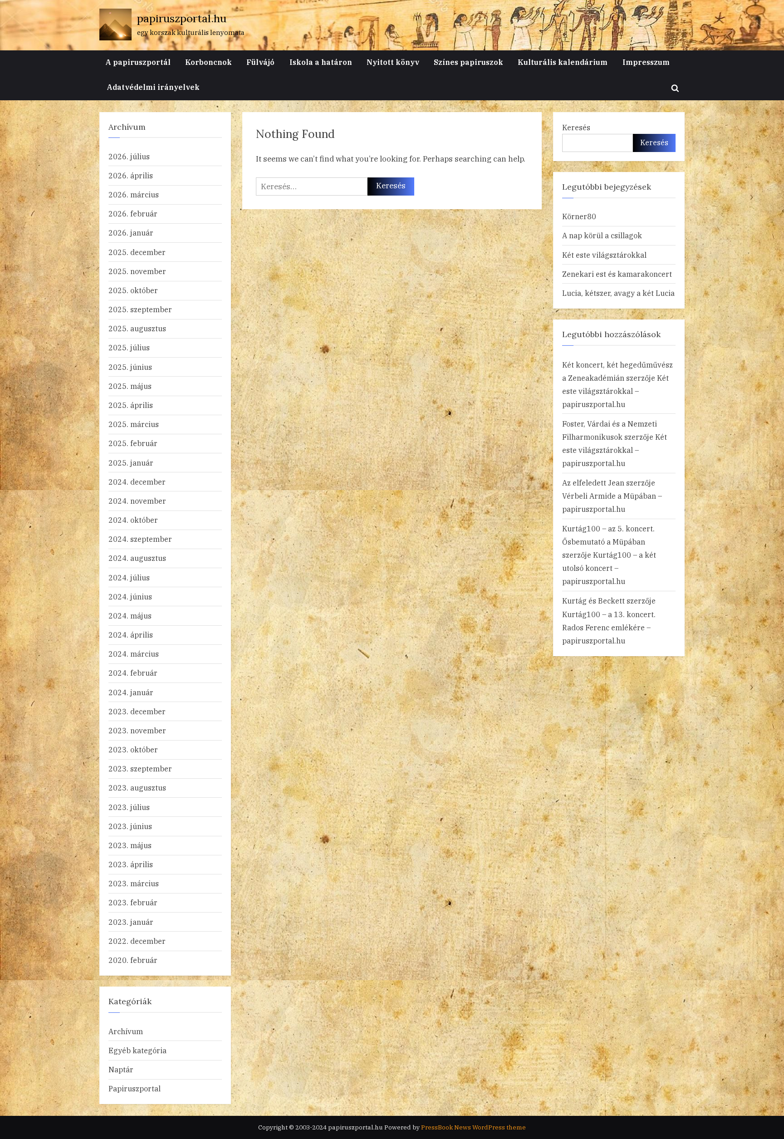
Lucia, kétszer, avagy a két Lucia (618, 293)
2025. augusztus (137, 328)
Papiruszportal (134, 1088)
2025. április (130, 405)
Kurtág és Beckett (593, 600)
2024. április (130, 634)
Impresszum (646, 62)
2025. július (129, 347)
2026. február (132, 213)
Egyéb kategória (137, 1050)
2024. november (137, 501)
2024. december (137, 481)
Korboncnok (208, 62)
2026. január (130, 232)
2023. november (137, 730)
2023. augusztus (137, 787)
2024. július (129, 577)
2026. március (133, 194)
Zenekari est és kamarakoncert (617, 274)
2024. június (130, 596)
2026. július (129, 156)
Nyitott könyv (393, 62)
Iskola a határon (320, 62)
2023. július (129, 807)
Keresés (576, 127)
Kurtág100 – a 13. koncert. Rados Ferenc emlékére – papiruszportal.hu (609, 627)
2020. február (132, 960)
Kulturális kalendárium (563, 62)
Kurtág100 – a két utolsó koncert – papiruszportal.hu (609, 568)
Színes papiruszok (468, 62)
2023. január (130, 922)
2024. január (130, 692)
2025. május (130, 386)
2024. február (132, 673)
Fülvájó (260, 62)
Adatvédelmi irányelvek (153, 87)
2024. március (133, 653)
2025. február (132, 443)
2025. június (130, 367)
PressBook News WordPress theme (473, 1127)
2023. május (130, 845)
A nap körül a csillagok (602, 235)
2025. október (133, 290)
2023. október (133, 749)
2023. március (133, 883)
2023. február (132, 902)
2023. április (130, 864)
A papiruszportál (138, 62)
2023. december (137, 711)
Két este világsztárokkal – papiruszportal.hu (615, 391)
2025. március (133, 424)
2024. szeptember (140, 539)
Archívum (125, 1031)
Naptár (120, 1069)
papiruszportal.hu (181, 18)
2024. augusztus (137, 558)
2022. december (137, 941)
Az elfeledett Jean (593, 482)
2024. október (133, 520)
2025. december (137, 252)
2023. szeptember (140, 768)
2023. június (130, 826)
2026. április (130, 175)
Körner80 (579, 216)
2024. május (130, 615)
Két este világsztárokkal (604, 255)
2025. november (137, 271)
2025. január (130, 462)
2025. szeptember (140, 309)
